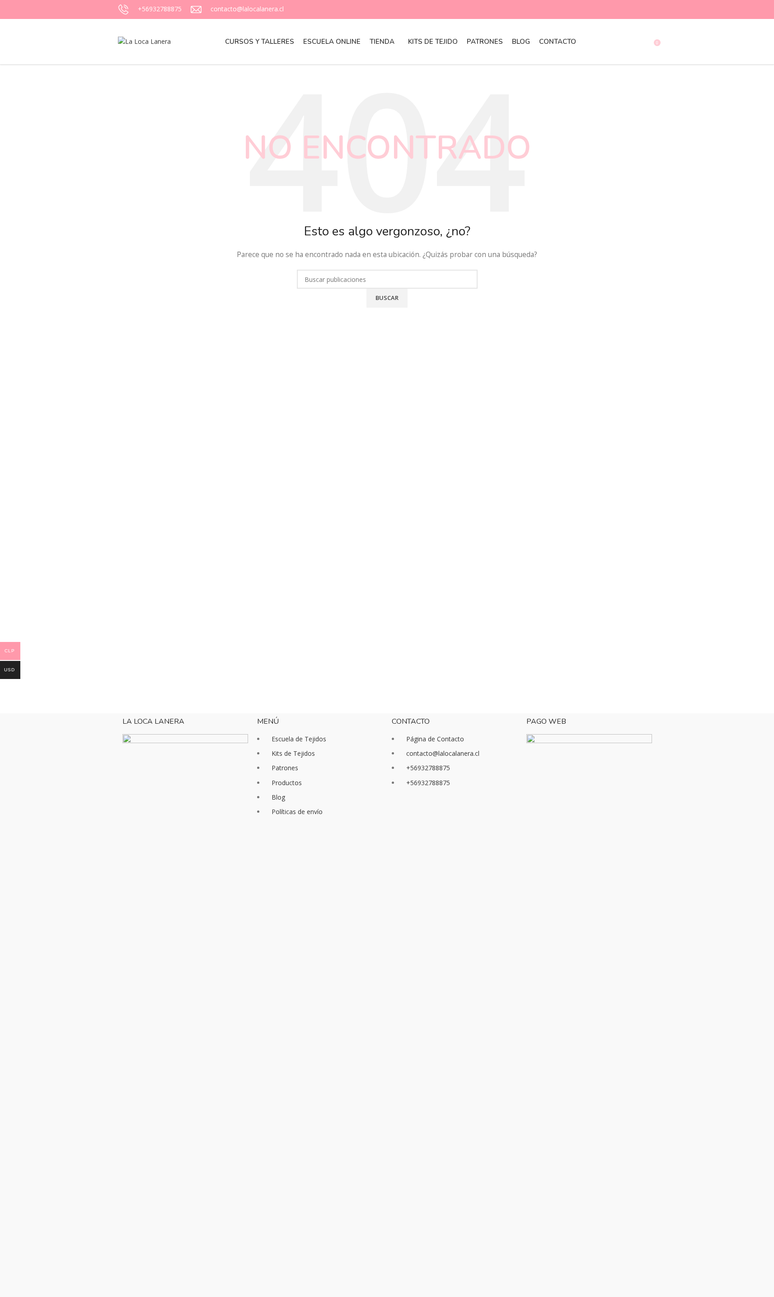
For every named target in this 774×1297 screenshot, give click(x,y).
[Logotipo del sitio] (144, 41)
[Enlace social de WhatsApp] (651, 10)
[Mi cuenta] (611, 42)
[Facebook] (403, 817)
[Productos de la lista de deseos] (644, 42)
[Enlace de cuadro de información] (150, 9)
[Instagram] (427, 817)
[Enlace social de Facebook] (618, 10)
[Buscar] (627, 42)
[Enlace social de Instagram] (629, 10)
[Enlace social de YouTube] (640, 10)
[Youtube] (452, 817)
